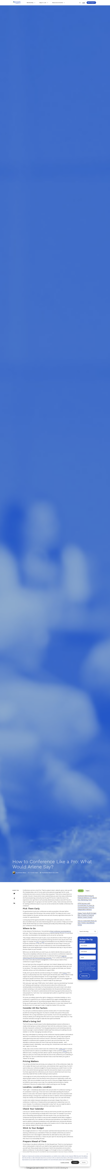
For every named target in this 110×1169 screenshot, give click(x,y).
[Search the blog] (95, 931)
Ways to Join (42, 2)
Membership (30, 2)
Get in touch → (91, 2)
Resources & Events (57, 2)
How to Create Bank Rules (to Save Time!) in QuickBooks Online (87, 923)
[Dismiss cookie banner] (87, 1154)
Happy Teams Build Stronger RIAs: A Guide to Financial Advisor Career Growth (87, 915)
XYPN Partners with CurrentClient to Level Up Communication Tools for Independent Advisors (86, 906)
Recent (81, 890)
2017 (37, 941)
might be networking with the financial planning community (44, 957)
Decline (84, 1162)
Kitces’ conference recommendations (60, 931)
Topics (87, 890)
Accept (75, 1162)
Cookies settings (65, 1162)
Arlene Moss (22, 873)
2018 (43, 941)
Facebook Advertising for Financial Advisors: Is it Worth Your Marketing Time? (87, 898)
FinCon (65, 973)
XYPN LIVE (62, 1049)
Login (83, 2)
